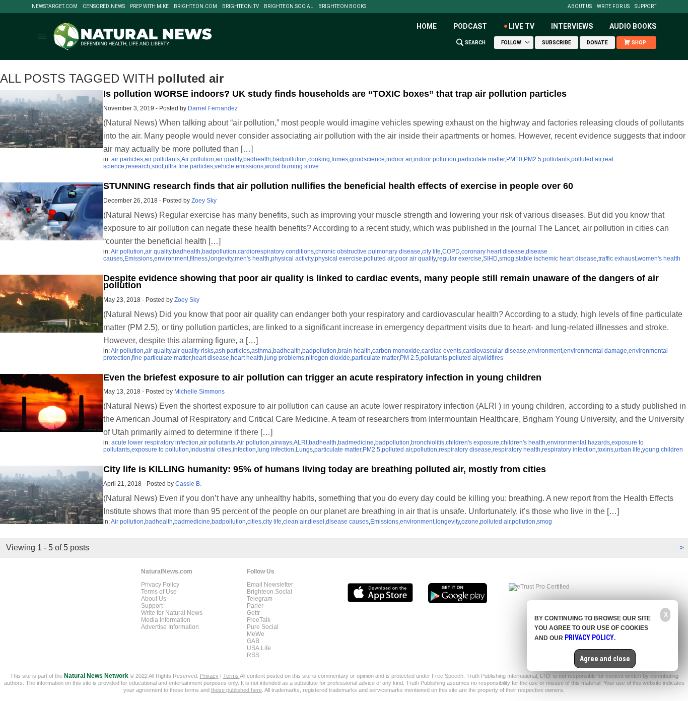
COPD (451, 251)
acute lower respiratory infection (154, 442)
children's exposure (472, 442)
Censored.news (104, 6)
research (138, 166)
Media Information (165, 619)
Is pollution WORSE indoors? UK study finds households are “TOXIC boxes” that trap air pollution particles (335, 94)
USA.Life (259, 648)
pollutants (556, 159)
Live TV (521, 26)
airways (281, 442)
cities (254, 521)
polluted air (586, 159)
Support (645, 6)
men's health (252, 258)
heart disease (210, 357)
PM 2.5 (409, 357)
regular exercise (459, 258)
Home (427, 26)
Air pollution (197, 159)
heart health (247, 357)
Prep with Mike (149, 6)
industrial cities (210, 449)
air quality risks (193, 350)
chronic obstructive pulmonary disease (368, 251)
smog (506, 258)
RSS (253, 655)
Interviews (572, 26)
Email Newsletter (270, 584)
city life (431, 251)
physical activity (292, 258)
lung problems (284, 357)
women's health (659, 258)
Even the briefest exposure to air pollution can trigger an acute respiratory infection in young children (322, 377)
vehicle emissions (239, 166)
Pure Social (263, 626)
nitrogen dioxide (328, 357)
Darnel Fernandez (213, 108)
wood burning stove (292, 166)
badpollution (289, 159)
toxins (605, 449)
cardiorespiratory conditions (276, 251)
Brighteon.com (195, 6)
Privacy (209, 676)
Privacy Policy (160, 584)
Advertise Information (170, 626)
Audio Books (632, 26)
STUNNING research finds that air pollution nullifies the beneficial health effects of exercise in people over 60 (338, 186)
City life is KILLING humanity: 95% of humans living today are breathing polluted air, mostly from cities (324, 469)
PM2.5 (532, 159)
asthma (261, 350)
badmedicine (356, 442)
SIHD (490, 258)
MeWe (255, 634)
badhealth (257, 159)
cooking (319, 159)
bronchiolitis (427, 442)
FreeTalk (258, 619)
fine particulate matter (161, 357)
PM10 (514, 159)
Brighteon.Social (288, 6)
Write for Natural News (171, 612)
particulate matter (481, 159)
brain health (354, 350)
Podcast (470, 26)
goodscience (367, 159)
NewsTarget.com (55, 6)
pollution (425, 449)
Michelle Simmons (199, 391)
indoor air (399, 159)
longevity (221, 258)
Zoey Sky (204, 200)
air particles (127, 159)
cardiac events (441, 350)
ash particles (232, 350)
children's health (523, 442)
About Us (580, 6)
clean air (294, 521)
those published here (236, 690)
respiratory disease (465, 449)
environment (171, 258)
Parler (255, 605)
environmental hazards (578, 442)
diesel (316, 521)
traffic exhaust (617, 258)
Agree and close (605, 659)
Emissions (138, 258)
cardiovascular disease (494, 350)
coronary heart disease (492, 251)
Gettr (253, 612)
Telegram (259, 598)
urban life (628, 449)
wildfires (491, 357)
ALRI (300, 442)
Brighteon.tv (240, 6)
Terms (231, 676)
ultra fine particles (189, 166)
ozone (469, 521)
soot (157, 166)
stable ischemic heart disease (556, 258)
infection (244, 449)
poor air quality (415, 258)
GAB (253, 641)
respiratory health (516, 449)
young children (662, 449)
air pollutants (162, 159)
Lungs (304, 449)
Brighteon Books (342, 6)
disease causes (347, 521)
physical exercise (338, 258)
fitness (199, 258)
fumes (339, 159)
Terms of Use (159, 591)
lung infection (275, 449)
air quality (229, 159)
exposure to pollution (160, 449)
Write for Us (613, 6)
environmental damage (595, 350)
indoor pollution (435, 159)
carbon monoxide (396, 350)
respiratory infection (569, 449)
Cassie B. (188, 483)
